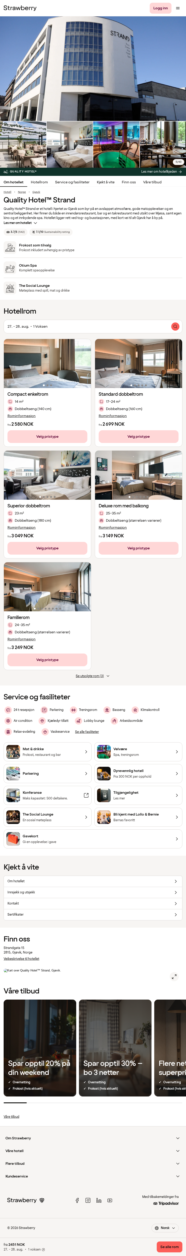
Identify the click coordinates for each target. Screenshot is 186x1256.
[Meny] (177, 8)
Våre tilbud (152, 182)
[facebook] (77, 1200)
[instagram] (88, 1200)
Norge (22, 192)
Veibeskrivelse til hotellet (21, 959)
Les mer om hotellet (18, 223)
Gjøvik (36, 192)
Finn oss (129, 182)
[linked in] (99, 1200)
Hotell (7, 192)
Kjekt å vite (106, 182)
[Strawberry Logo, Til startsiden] (20, 8)
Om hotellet (14, 182)
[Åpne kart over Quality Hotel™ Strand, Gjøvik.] (174, 976)
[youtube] (110, 1200)
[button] (47, 363)
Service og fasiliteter (72, 182)
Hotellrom (39, 182)
